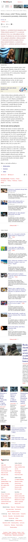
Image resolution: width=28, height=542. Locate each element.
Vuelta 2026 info (18, 465)
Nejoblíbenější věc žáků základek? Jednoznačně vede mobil (16, 213)
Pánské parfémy (13, 527)
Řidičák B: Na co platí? (19, 499)
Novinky (2, 19)
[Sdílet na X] (26, 174)
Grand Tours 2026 (19, 474)
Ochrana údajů (21, 533)
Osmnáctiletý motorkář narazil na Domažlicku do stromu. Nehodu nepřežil (24, 398)
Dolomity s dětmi (4, 503)
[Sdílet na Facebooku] (24, 174)
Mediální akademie (6, 533)
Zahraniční (10, 238)
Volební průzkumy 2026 (6, 467)
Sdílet (9, 24)
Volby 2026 (3, 465)
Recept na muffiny (19, 481)
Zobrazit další (13, 225)
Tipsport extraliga (4, 483)
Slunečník (5, 516)
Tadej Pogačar (18, 470)
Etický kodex (14, 533)
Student (20, 180)
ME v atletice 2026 (5, 485)
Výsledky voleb (4, 468)
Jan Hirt (16, 468)
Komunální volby (4, 474)
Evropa (9, 318)
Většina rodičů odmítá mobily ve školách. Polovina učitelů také (16, 201)
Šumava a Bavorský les (6, 497)
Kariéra (19, 532)
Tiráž (23, 532)
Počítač (17, 178)
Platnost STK (17, 503)
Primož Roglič (18, 472)
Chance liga (3, 479)
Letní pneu (22, 522)
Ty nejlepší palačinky (19, 479)
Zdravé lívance (18, 483)
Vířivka (16, 518)
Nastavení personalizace (18, 535)
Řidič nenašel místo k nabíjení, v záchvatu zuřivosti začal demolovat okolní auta (17, 275)
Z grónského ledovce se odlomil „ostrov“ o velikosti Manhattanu (13, 397)
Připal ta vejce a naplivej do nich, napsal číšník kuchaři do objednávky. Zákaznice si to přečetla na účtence (17, 289)
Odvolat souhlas (8, 535)
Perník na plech (18, 489)
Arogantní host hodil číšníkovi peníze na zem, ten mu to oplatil (17, 302)
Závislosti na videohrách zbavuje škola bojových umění (17, 190)
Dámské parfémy (15, 522)
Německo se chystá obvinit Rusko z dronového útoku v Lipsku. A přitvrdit (3, 399)
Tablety (4, 171)
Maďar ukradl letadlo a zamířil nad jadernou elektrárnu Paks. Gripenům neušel (17, 315)
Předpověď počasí (20, 507)
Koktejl (9, 293)
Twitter (10, 532)
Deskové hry (7, 525)
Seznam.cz (20, 1)
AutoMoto (10, 278)
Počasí (9, 252)
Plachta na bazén (16, 513)
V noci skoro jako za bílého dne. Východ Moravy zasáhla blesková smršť (16, 248)
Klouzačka (10, 516)
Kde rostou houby (10, 509)
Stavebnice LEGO (6, 522)
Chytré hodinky (19, 525)
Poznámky (12, 178)
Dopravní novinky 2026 (20, 497)
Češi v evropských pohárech (13, 511)
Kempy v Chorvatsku (5, 494)
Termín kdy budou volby (6, 470)
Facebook (5, 532)
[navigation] (2, 2)
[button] (14, 56)
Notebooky (5, 168)
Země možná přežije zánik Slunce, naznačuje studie (16, 327)
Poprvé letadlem (4, 495)
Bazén (9, 513)
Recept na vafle (18, 487)
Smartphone (3, 180)
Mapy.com (13, 507)
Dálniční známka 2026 (19, 495)
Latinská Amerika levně (6, 501)
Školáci (2, 182)
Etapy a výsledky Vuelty (20, 467)
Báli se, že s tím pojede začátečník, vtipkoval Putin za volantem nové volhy (17, 235)
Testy (2, 91)
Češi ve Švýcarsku (5, 499)
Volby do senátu (4, 472)
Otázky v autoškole (19, 501)
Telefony (9, 180)
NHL (2, 489)
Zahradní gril (11, 518)
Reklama (14, 532)
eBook (4, 24)
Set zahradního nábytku (19, 516)
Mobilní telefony (6, 166)
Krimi (9, 265)
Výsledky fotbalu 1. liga (6, 481)
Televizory (13, 525)
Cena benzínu (18, 509)
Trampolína (23, 513)
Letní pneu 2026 (18, 494)
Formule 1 (3, 487)
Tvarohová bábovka (19, 485)
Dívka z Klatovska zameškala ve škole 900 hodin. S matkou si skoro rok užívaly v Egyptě (17, 262)
